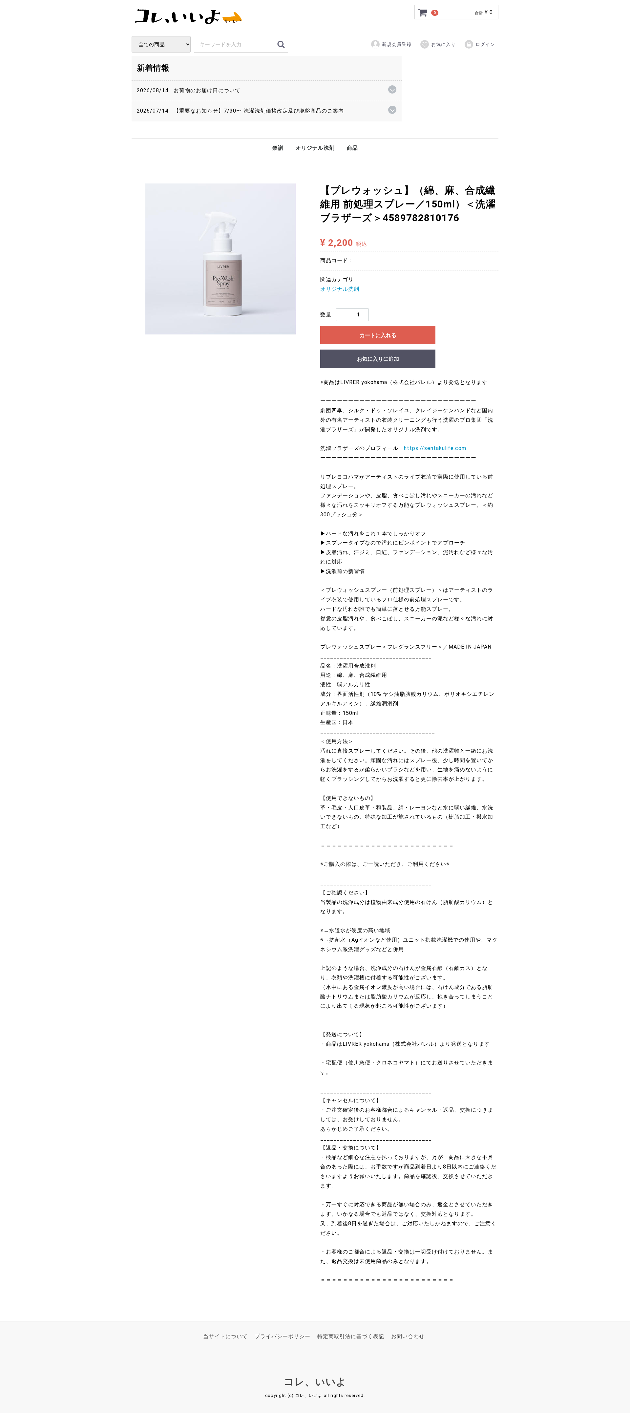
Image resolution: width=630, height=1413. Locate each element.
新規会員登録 (396, 44)
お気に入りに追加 (378, 358)
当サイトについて (225, 1336)
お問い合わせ (408, 1336)
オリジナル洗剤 (315, 148)
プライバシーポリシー (282, 1336)
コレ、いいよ (315, 1381)
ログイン (485, 44)
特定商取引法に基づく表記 (350, 1336)
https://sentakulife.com (435, 448)
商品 (352, 148)
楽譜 (278, 148)
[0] (423, 12)
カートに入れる (378, 335)
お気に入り (443, 44)
